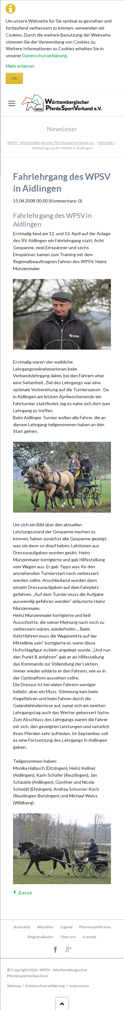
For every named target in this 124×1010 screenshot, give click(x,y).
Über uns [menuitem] (68, 936)
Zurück (25, 892)
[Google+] (69, 950)
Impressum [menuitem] (79, 985)
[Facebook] (55, 950)
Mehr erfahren (20, 66)
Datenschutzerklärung (44, 55)
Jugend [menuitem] (66, 927)
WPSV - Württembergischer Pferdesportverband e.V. (50, 142)
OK (14, 78)
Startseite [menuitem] (21, 927)
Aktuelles (106, 142)
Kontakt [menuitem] (89, 936)
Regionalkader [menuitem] (40, 936)
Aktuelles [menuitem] (45, 927)
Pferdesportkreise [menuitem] (95, 927)
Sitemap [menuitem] (14, 985)
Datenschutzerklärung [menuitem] (45, 985)
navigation (12, 103)
